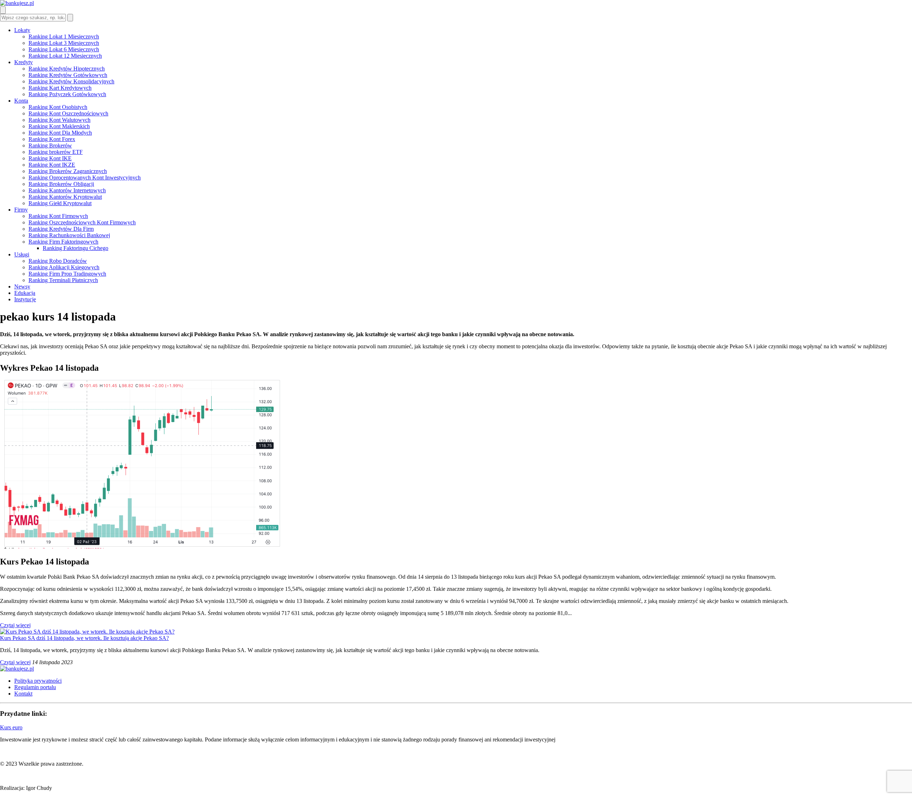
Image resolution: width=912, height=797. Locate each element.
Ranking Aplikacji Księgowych (63, 267)
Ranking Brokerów (50, 145)
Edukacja (24, 293)
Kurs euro (11, 727)
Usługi (21, 254)
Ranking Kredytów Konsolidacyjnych (71, 81)
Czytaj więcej (15, 625)
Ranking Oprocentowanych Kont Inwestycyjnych (84, 177)
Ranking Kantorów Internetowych (67, 190)
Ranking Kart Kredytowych (60, 88)
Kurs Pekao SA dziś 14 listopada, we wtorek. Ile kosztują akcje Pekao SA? (84, 638)
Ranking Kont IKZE (51, 165)
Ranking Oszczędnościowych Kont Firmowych (82, 222)
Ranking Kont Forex (51, 139)
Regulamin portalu (35, 687)
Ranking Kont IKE (50, 158)
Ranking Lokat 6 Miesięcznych (63, 49)
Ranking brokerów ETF (55, 152)
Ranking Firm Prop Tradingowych (67, 274)
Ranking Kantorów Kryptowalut (65, 197)
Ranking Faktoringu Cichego (75, 248)
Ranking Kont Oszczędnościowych (68, 113)
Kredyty (23, 62)
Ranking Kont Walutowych (59, 120)
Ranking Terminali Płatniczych (63, 280)
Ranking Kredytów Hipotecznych (66, 69)
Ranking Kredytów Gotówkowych (67, 75)
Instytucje (25, 299)
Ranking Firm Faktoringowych (63, 242)
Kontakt (23, 694)
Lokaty (22, 30)
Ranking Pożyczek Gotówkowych (67, 94)
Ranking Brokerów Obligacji (61, 184)
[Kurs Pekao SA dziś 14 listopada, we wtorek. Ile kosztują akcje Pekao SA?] (87, 632)
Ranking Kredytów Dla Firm (61, 229)
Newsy (22, 286)
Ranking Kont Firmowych (58, 216)
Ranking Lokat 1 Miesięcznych (63, 36)
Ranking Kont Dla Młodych (60, 133)
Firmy (21, 210)
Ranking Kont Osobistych (57, 107)
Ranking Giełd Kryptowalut (60, 203)
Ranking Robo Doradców (57, 261)
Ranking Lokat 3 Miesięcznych (63, 43)
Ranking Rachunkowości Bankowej (69, 235)
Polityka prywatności (38, 681)
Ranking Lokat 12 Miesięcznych (65, 56)
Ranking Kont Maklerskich (59, 126)
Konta (21, 101)
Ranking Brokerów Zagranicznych (67, 171)
